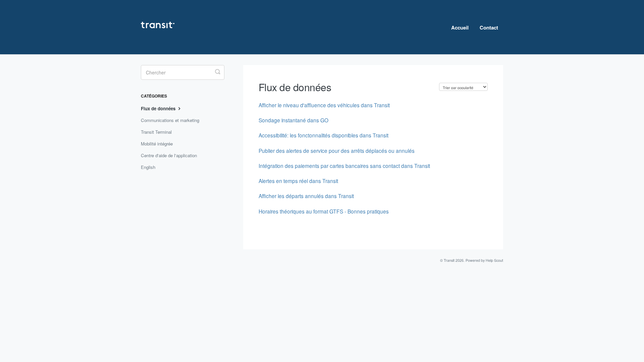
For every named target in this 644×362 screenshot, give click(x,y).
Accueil (460, 27)
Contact (489, 27)
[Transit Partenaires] (161, 27)
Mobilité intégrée (157, 143)
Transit (449, 260)
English (148, 167)
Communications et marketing (170, 120)
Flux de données (159, 108)
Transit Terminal (156, 132)
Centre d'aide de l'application (169, 155)
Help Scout (494, 260)
